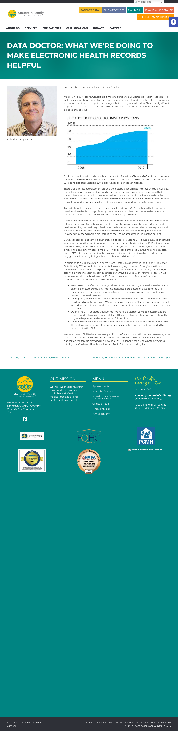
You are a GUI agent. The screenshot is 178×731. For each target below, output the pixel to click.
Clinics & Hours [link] (100, 404)
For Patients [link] (51, 28)
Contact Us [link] (164, 723)
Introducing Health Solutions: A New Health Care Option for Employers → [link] (131, 359)
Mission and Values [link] (127, 723)
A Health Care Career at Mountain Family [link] (105, 397)
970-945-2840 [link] (143, 389)
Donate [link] (98, 28)
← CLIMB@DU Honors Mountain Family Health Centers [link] (38, 357)
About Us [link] (13, 28)
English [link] (146, 1)
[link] (173, 22)
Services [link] (31, 28)
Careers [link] (115, 28)
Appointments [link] (100, 386)
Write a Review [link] (100, 414)
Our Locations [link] (77, 28)
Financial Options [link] (102, 391)
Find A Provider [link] (101, 409)
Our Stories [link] (148, 723)
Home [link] (89, 723)
